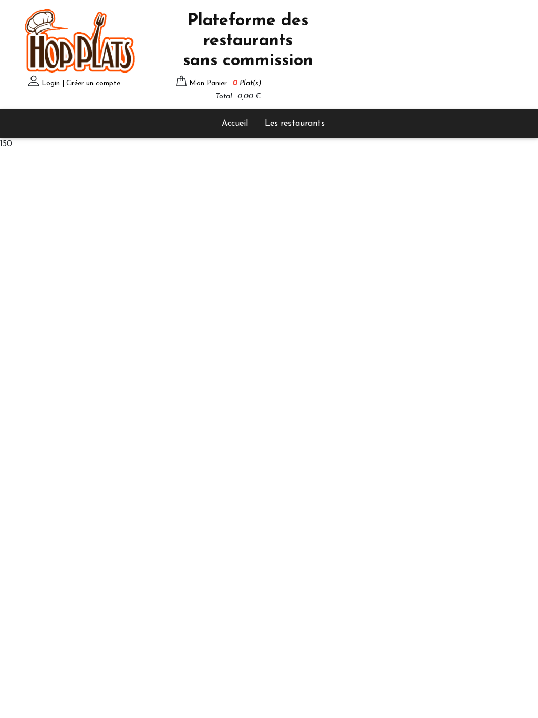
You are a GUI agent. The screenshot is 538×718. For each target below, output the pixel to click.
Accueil (235, 123)
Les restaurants (295, 123)
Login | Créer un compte (81, 83)
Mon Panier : (225, 83)
